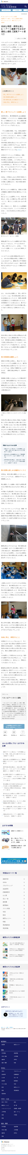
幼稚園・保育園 (17, 1108)
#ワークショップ (6, 20)
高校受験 (16, 1053)
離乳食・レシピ (5, 1105)
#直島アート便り (6, 18)
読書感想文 (6, 892)
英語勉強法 (6, 925)
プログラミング (8, 885)
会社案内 (3, 1147)
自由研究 (5, 889)
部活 (4, 915)
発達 (3, 1114)
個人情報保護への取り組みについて (8, 1145)
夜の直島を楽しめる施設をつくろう (13, 99)
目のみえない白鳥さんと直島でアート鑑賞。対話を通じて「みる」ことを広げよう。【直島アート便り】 (14, 795)
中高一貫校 (4, 1056)
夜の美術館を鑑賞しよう (10, 97)
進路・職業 (4, 1062)
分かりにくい (23, 735)
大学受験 (16, 1056)
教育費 (5, 902)
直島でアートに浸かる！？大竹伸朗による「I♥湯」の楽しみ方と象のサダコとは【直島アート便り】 (14, 450)
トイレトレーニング (6, 1108)
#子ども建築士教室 (17, 18)
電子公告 (3, 1149)
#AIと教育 (17, 10)
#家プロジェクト (16, 20)
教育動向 (5, 905)
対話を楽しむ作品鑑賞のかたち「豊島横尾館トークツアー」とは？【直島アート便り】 (14, 456)
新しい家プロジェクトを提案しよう (13, 94)
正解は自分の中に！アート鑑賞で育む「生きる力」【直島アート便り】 (13, 815)
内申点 (15, 1059)
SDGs (5, 882)
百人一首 (5, 899)
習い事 (15, 1105)
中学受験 (4, 1053)
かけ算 (5, 895)
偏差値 (3, 1059)
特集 (4, 921)
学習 (4, 912)
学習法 (3, 1068)
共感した (5, 735)
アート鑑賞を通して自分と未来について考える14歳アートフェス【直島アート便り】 (14, 808)
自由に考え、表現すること (11, 102)
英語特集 (5, 928)
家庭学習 (5, 879)
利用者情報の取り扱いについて (7, 1144)
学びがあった (14, 735)
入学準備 (4, 1111)
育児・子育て (5, 1102)
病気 (15, 1102)
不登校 (15, 1114)
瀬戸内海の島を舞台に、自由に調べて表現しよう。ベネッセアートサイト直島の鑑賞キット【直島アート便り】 (14, 461)
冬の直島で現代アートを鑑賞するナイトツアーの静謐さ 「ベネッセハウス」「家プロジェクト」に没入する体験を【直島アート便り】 (14, 777)
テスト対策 (6, 908)
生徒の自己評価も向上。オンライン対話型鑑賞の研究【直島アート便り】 (14, 802)
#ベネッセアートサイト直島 (9, 16)
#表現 (2, 22)
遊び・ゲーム (17, 1111)
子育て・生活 (5, 1099)
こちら (19, 149)
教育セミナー (7, 918)
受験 (2, 1050)
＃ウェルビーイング (6, 10)
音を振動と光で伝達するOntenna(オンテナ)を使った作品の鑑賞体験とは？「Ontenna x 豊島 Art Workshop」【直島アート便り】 (14, 787)
